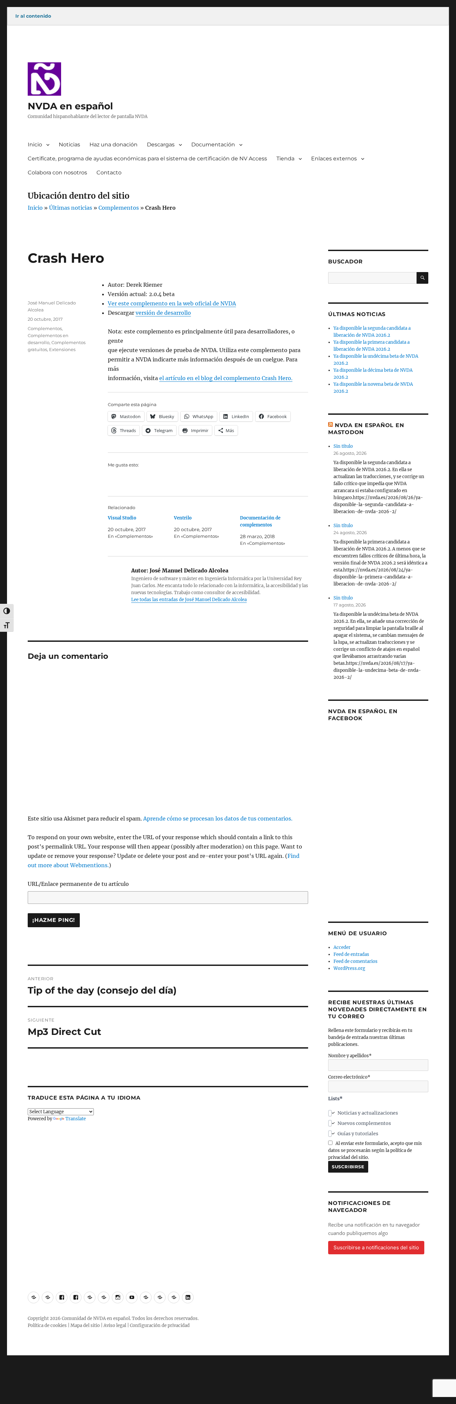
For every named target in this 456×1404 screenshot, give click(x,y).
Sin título (343, 446)
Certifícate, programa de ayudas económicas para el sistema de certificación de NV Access (147, 158)
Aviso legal (114, 1325)
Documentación (213, 144)
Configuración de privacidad (160, 1325)
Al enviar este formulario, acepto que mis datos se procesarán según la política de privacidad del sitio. (375, 1150)
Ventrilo (183, 518)
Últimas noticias (70, 207)
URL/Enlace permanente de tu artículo (78, 884)
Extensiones (62, 349)
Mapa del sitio (85, 1325)
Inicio (35, 144)
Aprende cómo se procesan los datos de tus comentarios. (217, 818)
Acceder (342, 947)
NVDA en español (70, 106)
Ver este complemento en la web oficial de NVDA (172, 303)
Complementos (118, 207)
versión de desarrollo (163, 312)
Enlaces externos (334, 158)
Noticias (69, 144)
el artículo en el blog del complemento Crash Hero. (225, 378)
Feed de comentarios (355, 961)
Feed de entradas (351, 954)
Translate (75, 1119)
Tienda (285, 158)
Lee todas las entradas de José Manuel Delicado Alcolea (189, 599)
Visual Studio (122, 518)
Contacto (109, 172)
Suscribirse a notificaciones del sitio (376, 1247)
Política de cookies (47, 1325)
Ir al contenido (33, 16)
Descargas (161, 144)
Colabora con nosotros (57, 172)
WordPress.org (349, 968)
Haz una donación (113, 144)
